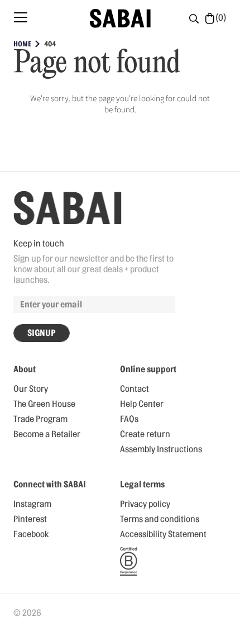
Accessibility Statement (163, 534)
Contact (134, 389)
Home (22, 44)
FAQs (129, 419)
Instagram (32, 504)
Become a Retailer (46, 434)
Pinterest (30, 519)
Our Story (30, 389)
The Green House (44, 404)
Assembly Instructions (161, 449)
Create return (145, 434)
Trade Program (40, 419)
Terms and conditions (159, 519)
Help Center (142, 404)
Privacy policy (145, 504)
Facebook (31, 534)
